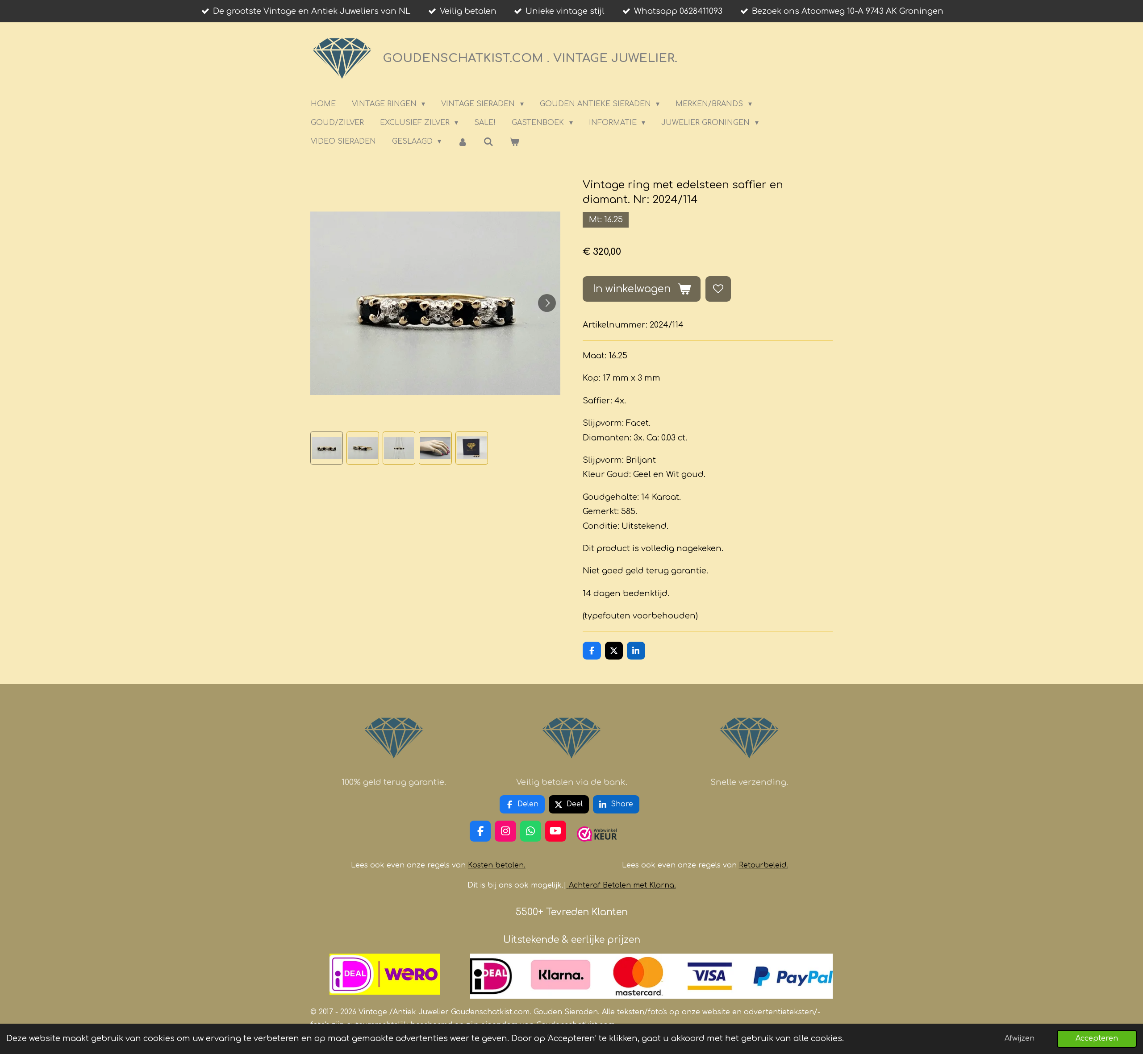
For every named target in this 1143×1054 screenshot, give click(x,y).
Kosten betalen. (497, 865)
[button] (326, 448)
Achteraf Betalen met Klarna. (622, 885)
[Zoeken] (488, 141)
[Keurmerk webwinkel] (597, 845)
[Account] (462, 141)
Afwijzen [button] (1020, 1038)
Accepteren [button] (1097, 1038)
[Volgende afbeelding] (547, 303)
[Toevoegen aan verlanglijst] (717, 288)
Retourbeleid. (763, 865)
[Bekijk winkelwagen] (514, 141)
